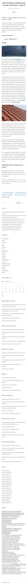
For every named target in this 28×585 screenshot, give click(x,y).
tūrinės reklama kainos (9, 562)
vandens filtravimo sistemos (11, 566)
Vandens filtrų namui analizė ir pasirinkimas (11, 390)
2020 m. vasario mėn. (6, 488)
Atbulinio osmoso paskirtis (8, 410)
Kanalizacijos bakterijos (12, 528)
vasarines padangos (19, 572)
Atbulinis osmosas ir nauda (8, 368)
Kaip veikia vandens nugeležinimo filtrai (10, 429)
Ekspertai (5, 374)
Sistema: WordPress (6, 582)
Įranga (3, 249)
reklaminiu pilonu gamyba (10, 556)
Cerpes (6, 39)
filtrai (4, 526)
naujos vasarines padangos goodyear (11, 550)
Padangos (4, 256)
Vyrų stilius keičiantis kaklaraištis (9, 320)
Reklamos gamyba (6, 263)
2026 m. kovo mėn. (6, 470)
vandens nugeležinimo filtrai (11, 571)
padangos (5, 552)
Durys (3, 244)
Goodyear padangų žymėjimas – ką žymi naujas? (12, 220)
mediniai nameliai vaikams (11, 539)
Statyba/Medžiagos (11, 179)
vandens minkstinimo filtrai (11, 569)
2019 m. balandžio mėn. (7, 493)
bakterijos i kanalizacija (12, 511)
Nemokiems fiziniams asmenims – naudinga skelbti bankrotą (8, 194)
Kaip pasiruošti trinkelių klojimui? (9, 377)
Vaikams (4, 269)
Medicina (4, 252)
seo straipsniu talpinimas (9, 418)
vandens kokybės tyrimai (20, 568)
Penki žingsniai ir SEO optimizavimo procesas (20, 194)
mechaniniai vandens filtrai (11, 538)
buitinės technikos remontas (11, 523)
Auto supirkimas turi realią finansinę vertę (11, 445)
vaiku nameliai (6, 564)
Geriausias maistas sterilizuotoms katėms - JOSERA (13, 329)
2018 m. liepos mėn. (6, 500)
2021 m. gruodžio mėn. (7, 477)
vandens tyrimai (7, 572)
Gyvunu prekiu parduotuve (9, 325)
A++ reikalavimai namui (7, 387)
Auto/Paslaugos (5, 238)
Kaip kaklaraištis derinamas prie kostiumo (11, 318)
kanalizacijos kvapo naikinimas (10, 531)
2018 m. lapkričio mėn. (7, 497)
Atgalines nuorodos (8, 395)
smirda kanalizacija (10, 559)
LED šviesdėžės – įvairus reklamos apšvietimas (12, 224)
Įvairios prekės (5, 251)
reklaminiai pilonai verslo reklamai (13, 555)
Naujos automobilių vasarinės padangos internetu (13, 219)
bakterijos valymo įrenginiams (9, 519)
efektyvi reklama (18, 525)
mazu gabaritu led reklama (11, 536)
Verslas (3, 272)
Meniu (14, 12)
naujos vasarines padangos (11, 548)
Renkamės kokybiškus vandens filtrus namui (12, 228)
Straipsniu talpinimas (8, 349)
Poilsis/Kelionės (5, 260)
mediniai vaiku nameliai (10, 542)
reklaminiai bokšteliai (9, 553)
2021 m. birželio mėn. (6, 479)
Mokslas (3, 254)
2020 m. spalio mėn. (6, 486)
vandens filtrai (18, 564)
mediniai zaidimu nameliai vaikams (13, 545)
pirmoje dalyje (16, 102)
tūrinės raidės (16, 561)
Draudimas (4, 242)
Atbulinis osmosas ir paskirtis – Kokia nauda (11, 461)
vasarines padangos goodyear (12, 573)
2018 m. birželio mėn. (6, 502)
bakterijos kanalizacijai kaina (11, 515)
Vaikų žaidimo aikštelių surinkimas (9, 217)
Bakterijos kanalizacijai (13, 513)
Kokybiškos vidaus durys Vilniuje (9, 384)
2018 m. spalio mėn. (6, 499)
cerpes (4, 167)
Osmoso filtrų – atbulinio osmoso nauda (11, 413)
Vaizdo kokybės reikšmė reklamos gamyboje (11, 226)
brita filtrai (6, 522)
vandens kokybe (9, 567)
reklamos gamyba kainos (10, 558)
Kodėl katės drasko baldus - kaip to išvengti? (11, 343)
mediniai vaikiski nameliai (10, 541)
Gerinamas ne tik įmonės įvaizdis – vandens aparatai (13, 222)
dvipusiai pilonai (7, 525)
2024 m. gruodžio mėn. (7, 472)
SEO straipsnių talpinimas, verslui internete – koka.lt (14, 4)
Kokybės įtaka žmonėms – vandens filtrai (11, 229)
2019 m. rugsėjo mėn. (6, 490)
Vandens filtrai (5, 270)
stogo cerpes (20, 181)
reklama (11, 552)
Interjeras (4, 247)
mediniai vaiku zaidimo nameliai (12, 544)
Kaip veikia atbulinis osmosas (8, 426)
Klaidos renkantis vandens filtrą (9, 432)
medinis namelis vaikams (10, 546)
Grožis (3, 245)
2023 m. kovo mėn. (6, 474)
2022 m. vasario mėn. (6, 475)
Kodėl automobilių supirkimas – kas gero (11, 399)
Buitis (3, 240)
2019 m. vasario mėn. (6, 495)
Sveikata (4, 267)
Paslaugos (4, 258)
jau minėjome (17, 59)
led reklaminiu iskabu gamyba (12, 535)
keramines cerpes (13, 181)
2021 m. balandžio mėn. (7, 483)
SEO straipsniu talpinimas (9, 300)
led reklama (6, 534)
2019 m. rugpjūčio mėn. (7, 491)
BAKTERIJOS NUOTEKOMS (10, 517)
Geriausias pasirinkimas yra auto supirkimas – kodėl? (13, 352)
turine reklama (7, 561)
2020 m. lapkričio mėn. (7, 484)
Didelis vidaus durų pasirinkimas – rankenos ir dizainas (14, 215)
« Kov (3, 295)
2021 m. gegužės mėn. (6, 481)
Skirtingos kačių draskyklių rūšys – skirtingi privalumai (14, 341)
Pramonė (4, 261)
